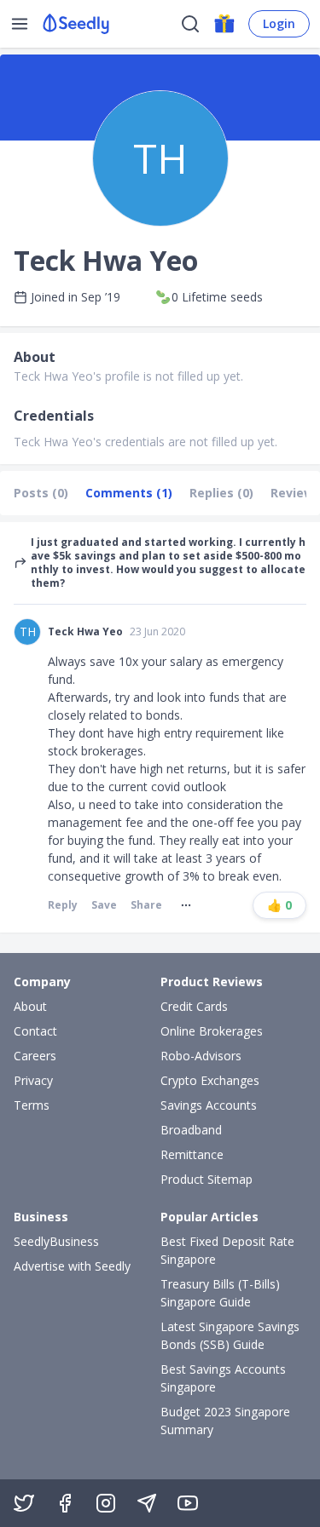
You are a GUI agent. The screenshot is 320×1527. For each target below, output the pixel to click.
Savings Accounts (208, 1105)
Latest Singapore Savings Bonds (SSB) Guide (230, 1335)
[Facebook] (65, 1503)
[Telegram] (147, 1503)
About (30, 1006)
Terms (31, 1105)
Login (279, 23)
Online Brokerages (211, 1031)
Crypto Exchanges (209, 1080)
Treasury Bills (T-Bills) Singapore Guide (220, 1293)
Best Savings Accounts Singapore (223, 1378)
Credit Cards (194, 1006)
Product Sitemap (206, 1179)
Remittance (192, 1154)
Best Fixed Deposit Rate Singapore (227, 1250)
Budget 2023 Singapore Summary (225, 1421)
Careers (35, 1056)
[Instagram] (106, 1503)
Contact (35, 1031)
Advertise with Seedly (72, 1266)
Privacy (33, 1080)
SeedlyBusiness (56, 1241)
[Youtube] (187, 1503)
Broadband (191, 1130)
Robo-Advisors (200, 1056)
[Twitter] (24, 1503)
